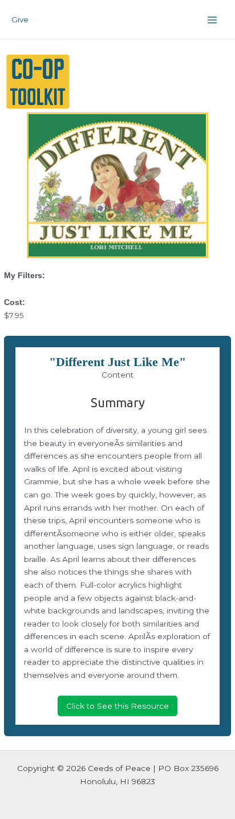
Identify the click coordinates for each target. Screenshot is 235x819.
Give (20, 19)
